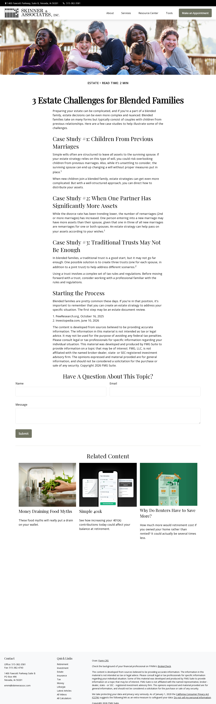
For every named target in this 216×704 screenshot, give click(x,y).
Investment (62, 667)
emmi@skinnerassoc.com (17, 685)
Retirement (62, 664)
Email (113, 383)
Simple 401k (90, 511)
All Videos (62, 694)
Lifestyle (61, 686)
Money (60, 683)
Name (19, 383)
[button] (110, 13)
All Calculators (64, 698)
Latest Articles (64, 690)
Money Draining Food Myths (45, 511)
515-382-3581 (73, 3)
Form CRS (103, 660)
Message (21, 404)
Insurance (62, 675)
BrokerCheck (164, 666)
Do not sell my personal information (192, 697)
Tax (59, 679)
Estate (60, 671)
